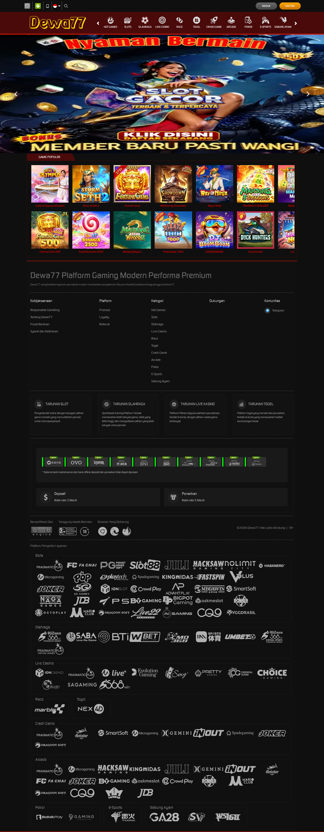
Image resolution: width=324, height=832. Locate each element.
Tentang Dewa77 (41, 317)
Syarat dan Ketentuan (44, 331)
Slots (127, 26)
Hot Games (110, 26)
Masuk (266, 6)
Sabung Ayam (282, 26)
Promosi (104, 310)
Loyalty (104, 317)
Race (179, 26)
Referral (104, 324)
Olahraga (145, 26)
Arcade (231, 26)
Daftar (290, 6)
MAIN (53, 184)
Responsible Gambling (45, 310)
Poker (248, 26)
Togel (196, 26)
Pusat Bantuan (39, 324)
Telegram (278, 310)
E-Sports (265, 26)
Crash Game (214, 26)
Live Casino (162, 26)
